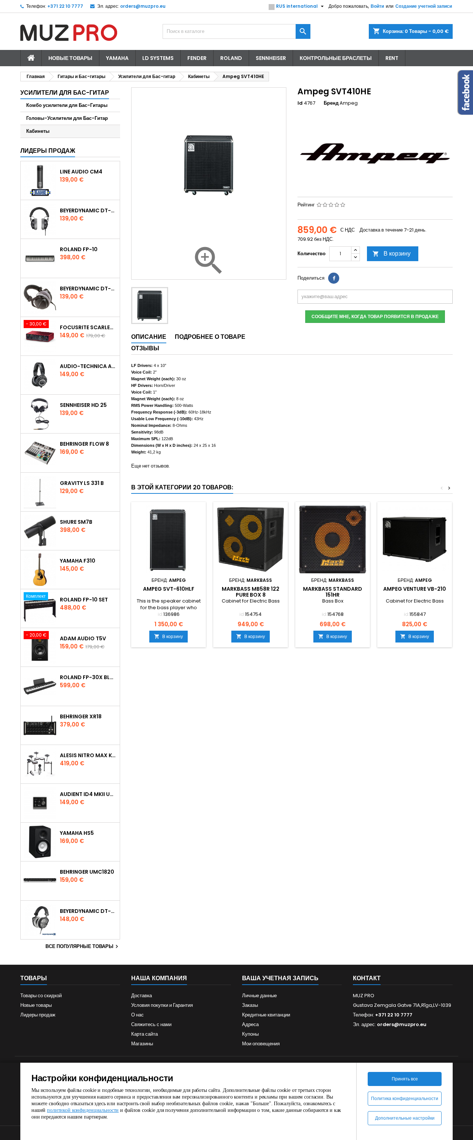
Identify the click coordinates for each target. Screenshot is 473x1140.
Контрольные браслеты (336, 58)
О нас (137, 1014)
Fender (197, 58)
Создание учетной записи (423, 6)
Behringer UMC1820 (87, 872)
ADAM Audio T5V (83, 638)
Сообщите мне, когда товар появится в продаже (375, 316)
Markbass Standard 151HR (332, 591)
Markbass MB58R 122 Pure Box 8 (250, 591)
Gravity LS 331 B (82, 483)
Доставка (141, 995)
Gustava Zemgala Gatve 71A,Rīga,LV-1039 (402, 1005)
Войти (377, 6)
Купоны (250, 1034)
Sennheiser (271, 58)
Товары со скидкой (41, 995)
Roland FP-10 (79, 249)
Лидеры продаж (47, 150)
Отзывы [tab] (145, 348)
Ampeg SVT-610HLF (168, 589)
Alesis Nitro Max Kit (88, 755)
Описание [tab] (148, 337)
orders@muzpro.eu (143, 6)
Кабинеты (38, 131)
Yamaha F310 (77, 561)
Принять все (405, 1079)
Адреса (250, 1024)
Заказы (250, 1005)
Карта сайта (144, 1034)
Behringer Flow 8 (84, 444)
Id (300, 103)
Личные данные (259, 995)
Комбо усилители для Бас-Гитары (67, 105)
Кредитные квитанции (266, 1014)
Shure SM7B (76, 522)
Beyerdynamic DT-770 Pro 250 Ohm (88, 288)
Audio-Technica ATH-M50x (88, 366)
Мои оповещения (261, 1043)
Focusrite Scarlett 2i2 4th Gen (88, 327)
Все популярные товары (82, 946)
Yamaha (117, 58)
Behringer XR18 (81, 716)
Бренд (331, 103)
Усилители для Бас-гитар (64, 92)
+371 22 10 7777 (65, 6)
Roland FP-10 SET (84, 600)
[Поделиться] (333, 278)
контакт (367, 978)
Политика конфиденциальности (404, 1098)
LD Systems (158, 58)
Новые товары (70, 58)
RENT (391, 58)
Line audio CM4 (81, 172)
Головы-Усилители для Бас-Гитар (67, 118)
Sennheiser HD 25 (83, 405)
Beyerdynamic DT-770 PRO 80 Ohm (88, 210)
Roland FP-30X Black (88, 677)
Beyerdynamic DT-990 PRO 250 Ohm (88, 911)
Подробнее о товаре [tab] (210, 337)
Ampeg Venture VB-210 (414, 589)
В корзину (391, 253)
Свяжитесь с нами (151, 1024)
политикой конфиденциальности (83, 1110)
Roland (231, 58)
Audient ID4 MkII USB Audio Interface (88, 794)
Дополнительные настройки (405, 1118)
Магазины (142, 1043)
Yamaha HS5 (77, 833)
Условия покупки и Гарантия (162, 1005)
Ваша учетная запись (280, 978)
